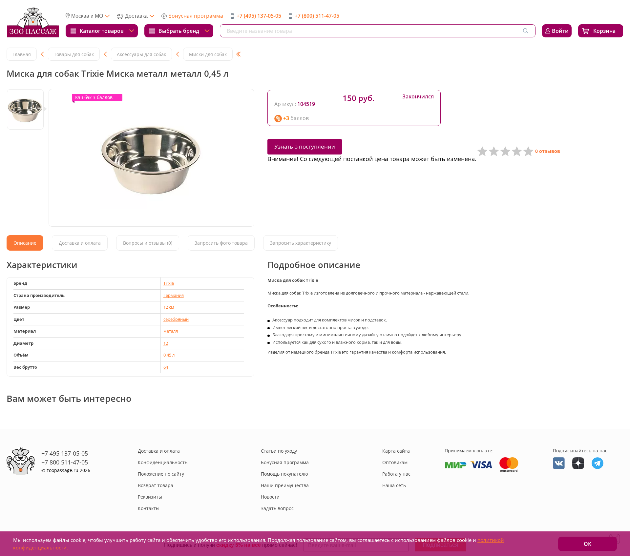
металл (170, 331)
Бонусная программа (195, 15)
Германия (173, 295)
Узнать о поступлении (304, 146)
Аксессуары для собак (141, 54)
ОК (587, 543)
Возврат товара (155, 485)
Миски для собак (208, 54)
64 (165, 367)
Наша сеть (394, 485)
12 (165, 343)
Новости (270, 497)
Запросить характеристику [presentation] (300, 243)
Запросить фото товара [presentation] (221, 243)
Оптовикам (395, 462)
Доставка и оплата (159, 451)
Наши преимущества (285, 485)
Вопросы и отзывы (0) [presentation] (147, 243)
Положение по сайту (161, 474)
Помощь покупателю (284, 474)
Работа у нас (396, 474)
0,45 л (169, 355)
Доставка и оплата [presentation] (80, 243)
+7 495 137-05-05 (64, 453)
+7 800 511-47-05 (64, 462)
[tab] (25, 243)
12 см (168, 307)
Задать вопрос (277, 508)
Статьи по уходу (279, 451)
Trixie (168, 283)
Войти (560, 30)
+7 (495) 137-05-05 (259, 15)
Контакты (148, 508)
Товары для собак (74, 54)
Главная (21, 54)
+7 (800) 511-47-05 (317, 15)
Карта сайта (396, 451)
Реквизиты (150, 497)
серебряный (176, 319)
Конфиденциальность (162, 462)
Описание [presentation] (24, 243)
